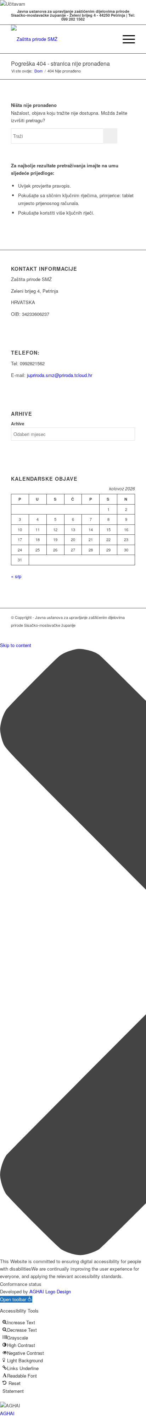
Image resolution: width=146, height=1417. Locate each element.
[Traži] (109, 39)
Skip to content (15, 645)
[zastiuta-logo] (60, 39)
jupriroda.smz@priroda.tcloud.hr (59, 375)
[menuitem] (109, 39)
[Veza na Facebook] (129, 632)
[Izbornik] (125, 39)
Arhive (17, 424)
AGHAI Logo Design (50, 1291)
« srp (16, 576)
